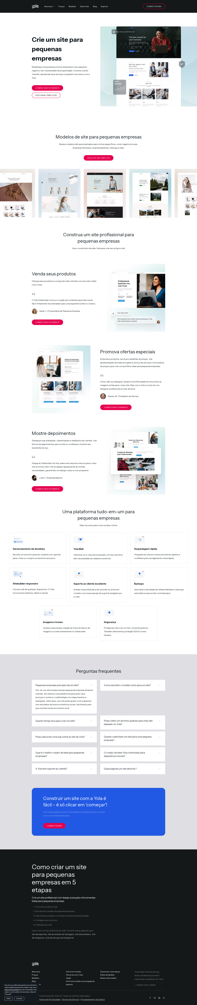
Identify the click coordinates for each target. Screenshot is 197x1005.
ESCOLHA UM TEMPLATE (98, 158)
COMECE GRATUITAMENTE (47, 88)
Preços (35, 975)
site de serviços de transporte (60, 938)
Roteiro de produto (108, 978)
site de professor (83, 934)
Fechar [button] (8, 998)
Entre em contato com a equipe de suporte (80, 983)
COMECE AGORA (154, 6)
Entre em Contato (73, 971)
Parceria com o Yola (74, 975)
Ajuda (68, 978)
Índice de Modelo (107, 975)
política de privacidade (11, 990)
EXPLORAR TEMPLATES (46, 95)
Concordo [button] (19, 998)
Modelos (35, 978)
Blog (34, 981)
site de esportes (39, 934)
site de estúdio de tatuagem (61, 934)
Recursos (36, 971)
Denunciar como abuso (110, 971)
